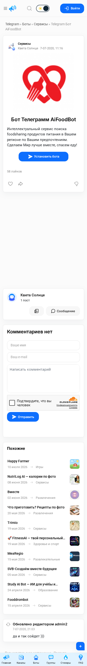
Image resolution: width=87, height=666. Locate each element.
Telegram (12, 24)
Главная (6, 662)
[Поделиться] (20, 183)
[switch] (27, 8)
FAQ (81, 662)
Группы (51, 662)
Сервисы (41, 24)
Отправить (26, 417)
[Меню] (6, 8)
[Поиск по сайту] (29, 8)
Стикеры (66, 662)
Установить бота (46, 156)
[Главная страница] (12, 8)
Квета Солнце (33, 295)
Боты (26, 24)
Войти (75, 8)
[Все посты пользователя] (36, 311)
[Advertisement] (43, 240)
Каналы (21, 662)
